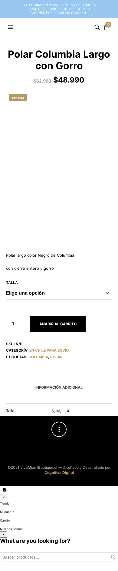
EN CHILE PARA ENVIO (49, 350)
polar (56, 357)
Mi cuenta (7, 512)
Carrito (5, 520)
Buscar (113, 557)
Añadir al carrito (58, 324)
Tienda (5, 503)
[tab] (59, 387)
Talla (12, 282)
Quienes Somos (11, 529)
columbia (38, 357)
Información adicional (59, 387)
